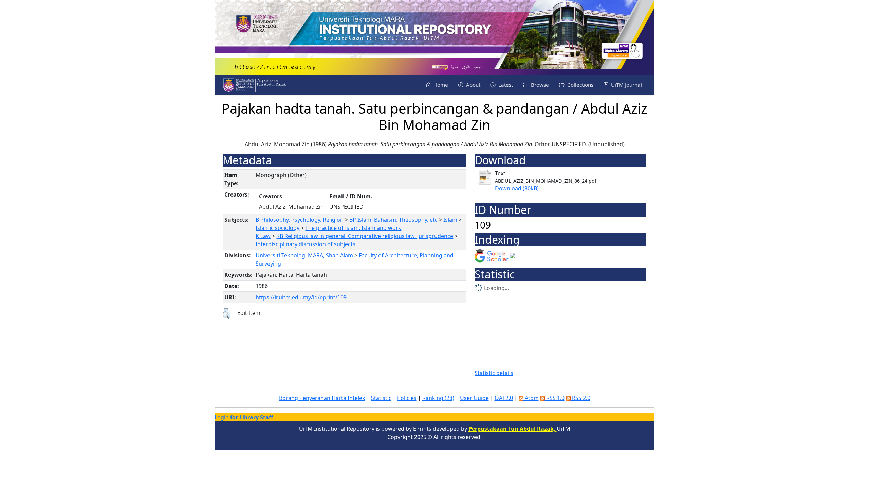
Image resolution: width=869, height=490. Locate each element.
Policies (407, 398)
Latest (505, 84)
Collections (579, 84)
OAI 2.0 (504, 398)
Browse (539, 84)
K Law (263, 236)
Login (244, 417)
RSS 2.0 (580, 398)
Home (440, 84)
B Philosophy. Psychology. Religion (300, 219)
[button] (226, 313)
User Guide (474, 398)
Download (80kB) (517, 188)
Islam (450, 219)
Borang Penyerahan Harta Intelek (322, 398)
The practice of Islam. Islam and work (353, 228)
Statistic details (494, 373)
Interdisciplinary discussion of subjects (305, 244)
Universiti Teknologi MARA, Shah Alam (304, 255)
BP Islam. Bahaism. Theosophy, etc (393, 219)
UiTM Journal (626, 84)
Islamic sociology (277, 228)
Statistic (381, 398)
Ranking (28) (438, 398)
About (472, 84)
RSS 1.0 (555, 398)
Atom (531, 398)
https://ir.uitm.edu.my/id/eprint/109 (301, 297)
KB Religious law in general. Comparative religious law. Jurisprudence (364, 236)
